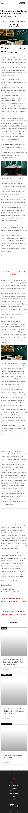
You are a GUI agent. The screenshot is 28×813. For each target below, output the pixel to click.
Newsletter (14, 788)
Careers (14, 796)
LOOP (22, 3)
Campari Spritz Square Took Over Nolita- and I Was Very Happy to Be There (13, 662)
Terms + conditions (14, 793)
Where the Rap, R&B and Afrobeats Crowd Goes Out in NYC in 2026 (13, 711)
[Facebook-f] (4, 773)
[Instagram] (14, 773)
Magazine (14, 799)
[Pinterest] (14, 778)
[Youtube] (18, 773)
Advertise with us (14, 785)
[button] (10, 25)
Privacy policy (14, 791)
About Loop (14, 782)
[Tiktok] (23, 773)
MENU (3, 3)
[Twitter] (9, 773)
